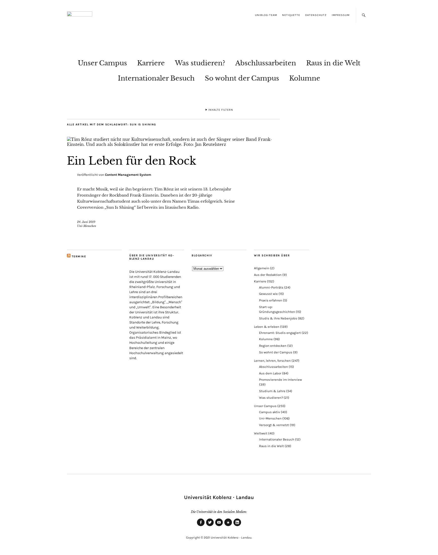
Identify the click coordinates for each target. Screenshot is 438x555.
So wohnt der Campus (242, 78)
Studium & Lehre (272, 391)
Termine (79, 256)
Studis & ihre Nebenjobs (278, 318)
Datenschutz (316, 15)
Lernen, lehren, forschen (272, 360)
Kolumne (304, 78)
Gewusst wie (268, 294)
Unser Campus (102, 63)
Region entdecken (272, 346)
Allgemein (261, 268)
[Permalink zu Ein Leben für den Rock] (173, 144)
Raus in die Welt (333, 63)
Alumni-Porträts (271, 287)
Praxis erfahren (270, 300)
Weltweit (260, 433)
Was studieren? (200, 63)
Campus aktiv (269, 412)
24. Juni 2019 (86, 222)
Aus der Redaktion (268, 275)
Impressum (341, 15)
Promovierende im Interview (280, 379)
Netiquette (291, 15)
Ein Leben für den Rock (131, 160)
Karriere (151, 63)
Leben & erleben (266, 327)
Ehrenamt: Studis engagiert (280, 333)
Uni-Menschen (86, 226)
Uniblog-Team (266, 15)
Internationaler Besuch (156, 78)
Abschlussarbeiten (265, 63)
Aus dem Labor (270, 373)
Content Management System (128, 175)
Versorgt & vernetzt (274, 425)
